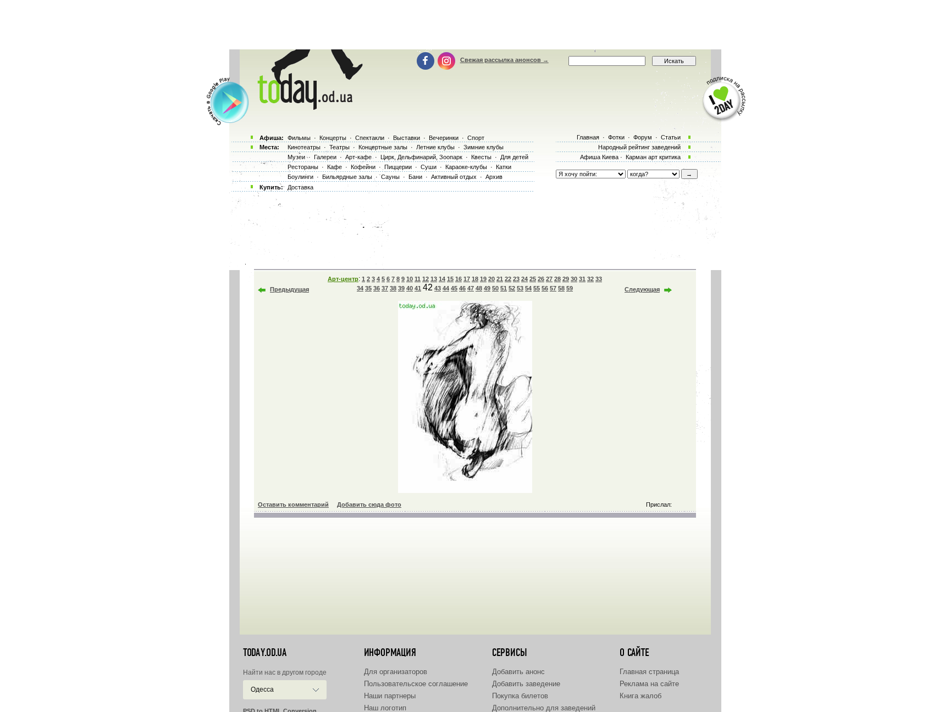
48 (479, 288)
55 (536, 288)
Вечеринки (444, 137)
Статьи (671, 137)
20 (491, 279)
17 (466, 279)
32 (590, 279)
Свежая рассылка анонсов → (504, 60)
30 (574, 279)
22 (508, 279)
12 (425, 279)
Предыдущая (289, 289)
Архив (493, 176)
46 (462, 288)
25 (532, 279)
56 (545, 288)
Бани (415, 176)
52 (512, 288)
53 (520, 288)
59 (569, 288)
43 (437, 288)
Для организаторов (395, 672)
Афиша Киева (599, 157)
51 (503, 288)
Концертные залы (382, 147)
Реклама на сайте (649, 684)
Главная (588, 137)
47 (470, 288)
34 (360, 288)
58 (561, 288)
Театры (339, 147)
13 (433, 279)
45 (454, 288)
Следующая (642, 289)
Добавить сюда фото (369, 504)
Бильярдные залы (347, 176)
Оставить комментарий (293, 504)
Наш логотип (385, 708)
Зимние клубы (483, 147)
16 (458, 279)
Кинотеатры (304, 147)
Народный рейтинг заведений (639, 147)
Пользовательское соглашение (416, 684)
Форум (642, 137)
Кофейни (363, 167)
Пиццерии (398, 167)
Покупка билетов (520, 696)
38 (393, 288)
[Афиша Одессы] (308, 107)
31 (582, 279)
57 (553, 288)
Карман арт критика (653, 157)
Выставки (406, 137)
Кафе (334, 167)
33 (598, 279)
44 (446, 288)
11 (418, 279)
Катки (503, 167)
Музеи (296, 157)
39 (401, 288)
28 (557, 279)
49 (487, 288)
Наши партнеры (390, 696)
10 (409, 279)
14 (442, 279)
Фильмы (299, 137)
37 (385, 288)
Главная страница (649, 672)
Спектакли (369, 137)
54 (528, 288)
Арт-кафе (358, 157)
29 (565, 279)
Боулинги (300, 176)
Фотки (616, 137)
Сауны (390, 176)
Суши (429, 167)
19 (483, 279)
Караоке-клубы (466, 167)
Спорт (475, 137)
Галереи (325, 157)
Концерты (332, 137)
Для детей (514, 157)
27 (549, 279)
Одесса (262, 689)
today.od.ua (264, 653)
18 (475, 279)
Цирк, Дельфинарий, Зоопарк (421, 157)
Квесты (481, 157)
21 (499, 279)
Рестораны (303, 167)
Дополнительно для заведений (543, 708)
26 (541, 279)
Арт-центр (343, 279)
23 (516, 279)
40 (409, 288)
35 (368, 288)
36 (376, 288)
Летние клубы (435, 147)
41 (418, 288)
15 (450, 279)
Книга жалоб (640, 696)
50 (495, 288)
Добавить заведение (526, 684)
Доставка (300, 187)
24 (524, 279)
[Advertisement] (475, 24)
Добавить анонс (518, 672)
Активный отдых (454, 176)
